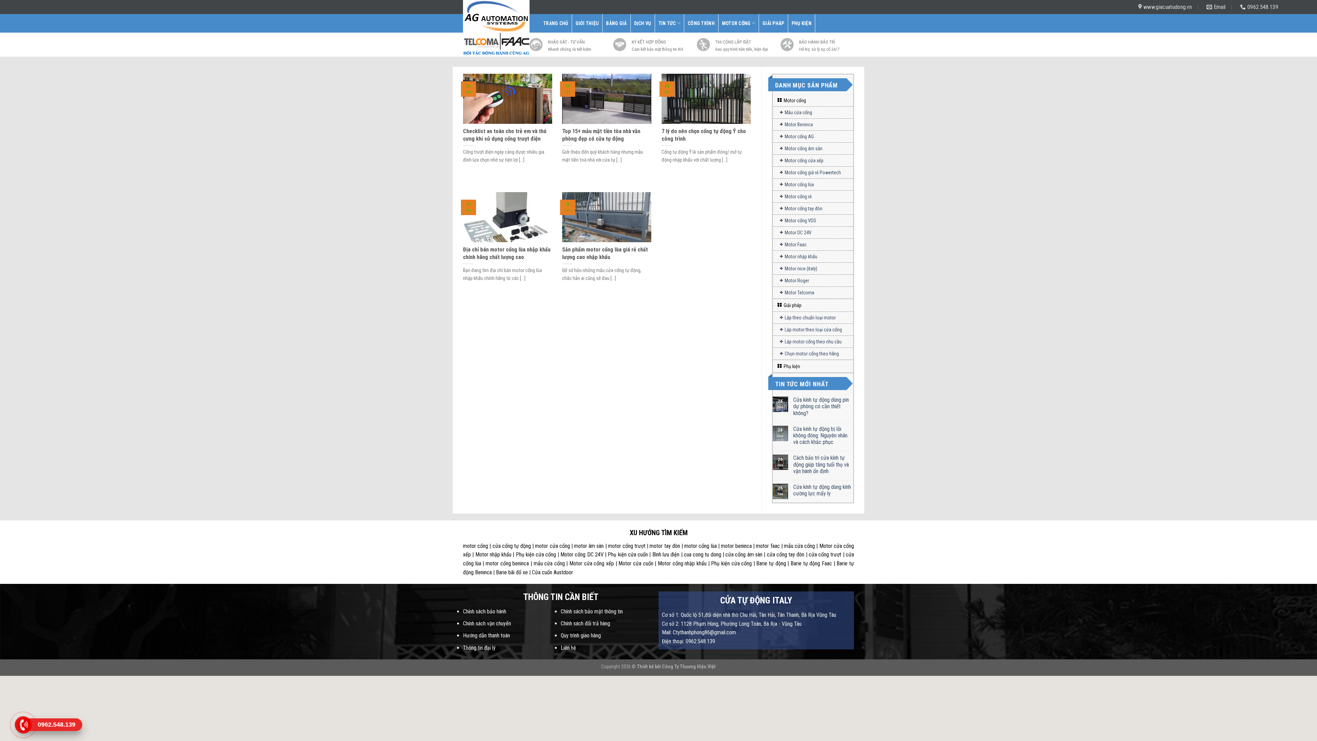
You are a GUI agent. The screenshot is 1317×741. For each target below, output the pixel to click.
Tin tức (667, 23)
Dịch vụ (642, 23)
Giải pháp (773, 23)
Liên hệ (568, 648)
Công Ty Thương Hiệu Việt (689, 667)
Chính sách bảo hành (484, 611)
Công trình (701, 23)
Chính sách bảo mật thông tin (592, 611)
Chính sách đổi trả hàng (585, 623)
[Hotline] (23, 725)
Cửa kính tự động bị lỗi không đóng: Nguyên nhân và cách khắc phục (820, 435)
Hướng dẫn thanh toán (486, 635)
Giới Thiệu (587, 23)
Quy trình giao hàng (581, 635)
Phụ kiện (801, 23)
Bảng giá (616, 23)
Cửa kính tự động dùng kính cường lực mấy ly (822, 490)
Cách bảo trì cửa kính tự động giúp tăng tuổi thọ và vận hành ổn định (821, 464)
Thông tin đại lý (479, 648)
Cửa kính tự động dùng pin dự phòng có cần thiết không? (821, 406)
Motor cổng (736, 23)
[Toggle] (850, 101)
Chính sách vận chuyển (487, 623)
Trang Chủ (555, 23)
